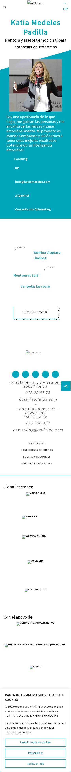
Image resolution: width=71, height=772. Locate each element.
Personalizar (35, 753)
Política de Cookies (37, 456)
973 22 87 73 (37, 392)
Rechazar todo (35, 763)
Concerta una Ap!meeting (33, 209)
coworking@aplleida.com (38, 429)
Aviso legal (37, 443)
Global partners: (18, 487)
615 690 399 (38, 422)
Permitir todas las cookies (35, 742)
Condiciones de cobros (37, 449)
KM (17, 168)
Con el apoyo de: (18, 617)
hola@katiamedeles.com (32, 182)
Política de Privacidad (36, 463)
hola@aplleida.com (38, 399)
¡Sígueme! (22, 195)
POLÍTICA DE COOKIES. (46, 716)
